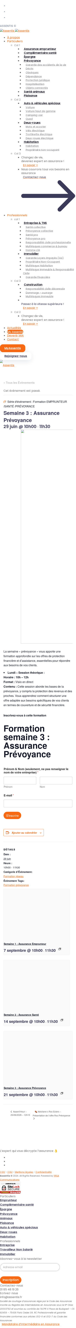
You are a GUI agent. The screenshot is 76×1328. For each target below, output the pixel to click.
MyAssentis (12, 348)
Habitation (31, 142)
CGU (9, 1172)
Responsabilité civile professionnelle (48, 242)
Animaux (6, 1218)
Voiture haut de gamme (40, 111)
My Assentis (15, 332)
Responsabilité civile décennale (45, 288)
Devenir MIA (15, 335)
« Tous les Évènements (19, 382)
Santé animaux (34, 92)
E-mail (9, 795)
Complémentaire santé (40, 53)
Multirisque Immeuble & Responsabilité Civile (48, 271)
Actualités (14, 328)
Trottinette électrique (39, 134)
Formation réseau (14, 876)
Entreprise (7, 1245)
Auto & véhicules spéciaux (42, 103)
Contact (13, 339)
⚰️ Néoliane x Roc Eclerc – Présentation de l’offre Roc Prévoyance (51, 1113)
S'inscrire (12, 815)
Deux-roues (32, 123)
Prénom (8, 786)
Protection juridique (38, 80)
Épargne (30, 57)
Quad (29, 119)
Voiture (30, 107)
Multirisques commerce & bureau (46, 246)
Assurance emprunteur (40, 49)
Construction (33, 285)
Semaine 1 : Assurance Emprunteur (25, 944)
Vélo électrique (35, 130)
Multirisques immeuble (39, 296)
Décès (29, 68)
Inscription (11, 1280)
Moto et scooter (36, 126)
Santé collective (36, 227)
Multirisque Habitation (39, 265)
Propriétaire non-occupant (42, 149)
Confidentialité (43, 1172)
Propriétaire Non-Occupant (43, 261)
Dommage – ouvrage (39, 292)
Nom (42, 786)
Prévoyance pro (35, 238)
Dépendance (34, 76)
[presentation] (36, 914)
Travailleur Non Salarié (16, 1250)
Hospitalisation (35, 84)
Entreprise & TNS (35, 223)
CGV (2, 1172)
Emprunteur (8, 1200)
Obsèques (32, 72)
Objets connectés (37, 88)
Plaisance (30, 96)
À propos (13, 37)
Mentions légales (24, 1172)
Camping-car (34, 115)
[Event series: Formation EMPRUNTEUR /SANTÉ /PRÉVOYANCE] (60, 949)
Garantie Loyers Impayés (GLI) (45, 258)
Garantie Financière (38, 277)
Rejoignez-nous (15, 356)
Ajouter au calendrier (24, 832)
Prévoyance (32, 61)
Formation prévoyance (16, 885)
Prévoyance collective (39, 231)
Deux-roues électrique (39, 138)
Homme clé (33, 250)
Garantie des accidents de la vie (46, 64)
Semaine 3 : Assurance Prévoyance (25, 1088)
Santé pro (32, 234)
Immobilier (31, 254)
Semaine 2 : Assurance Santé (21, 1014)
